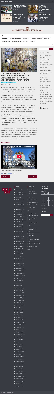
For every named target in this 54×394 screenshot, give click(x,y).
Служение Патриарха (34, 239)
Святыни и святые (36, 38)
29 (52, 205)
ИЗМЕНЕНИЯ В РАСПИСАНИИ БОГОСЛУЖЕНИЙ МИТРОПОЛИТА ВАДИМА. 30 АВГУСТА (45, 8)
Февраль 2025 (19, 234)
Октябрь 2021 (19, 332)
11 (42, 200)
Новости (3, 82)
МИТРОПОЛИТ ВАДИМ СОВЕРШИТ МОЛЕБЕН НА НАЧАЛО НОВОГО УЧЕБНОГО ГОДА (45, 16)
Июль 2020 (18, 368)
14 (49, 200)
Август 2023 (18, 278)
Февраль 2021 (19, 351)
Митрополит (26, 38)
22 (52, 202)
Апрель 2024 (18, 258)
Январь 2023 (18, 295)
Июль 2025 (18, 221)
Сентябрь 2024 (19, 246)
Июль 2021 (18, 339)
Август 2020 (18, 366)
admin (10, 84)
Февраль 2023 (19, 292)
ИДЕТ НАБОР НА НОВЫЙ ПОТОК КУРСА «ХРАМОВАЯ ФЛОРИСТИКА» (19, 6)
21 (49, 202)
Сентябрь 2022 (19, 305)
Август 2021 (18, 337)
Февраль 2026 (19, 204)
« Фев (42, 208)
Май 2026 (18, 197)
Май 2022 (18, 315)
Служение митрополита (11, 82)
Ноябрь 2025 (18, 211)
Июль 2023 (18, 280)
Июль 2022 (18, 310)
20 (47, 202)
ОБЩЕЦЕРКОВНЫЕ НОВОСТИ (33, 228)
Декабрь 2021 (19, 327)
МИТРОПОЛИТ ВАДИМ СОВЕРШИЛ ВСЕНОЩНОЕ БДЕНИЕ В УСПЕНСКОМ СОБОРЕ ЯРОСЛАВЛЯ (6, 176)
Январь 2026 (18, 207)
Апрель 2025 (18, 229)
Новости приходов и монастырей (33, 222)
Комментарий (32, 204)
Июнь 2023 (18, 283)
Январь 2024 (18, 265)
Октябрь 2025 (19, 214)
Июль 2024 (18, 251)
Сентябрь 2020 (19, 364)
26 (44, 205)
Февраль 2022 (19, 322)
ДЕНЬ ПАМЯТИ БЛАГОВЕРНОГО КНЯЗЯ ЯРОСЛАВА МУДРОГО (33, 176)
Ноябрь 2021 (18, 329)
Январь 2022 (18, 324)
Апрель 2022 (18, 317)
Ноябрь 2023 (18, 270)
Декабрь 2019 (19, 386)
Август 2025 (18, 219)
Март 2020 (18, 378)
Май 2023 (18, 285)
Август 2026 (18, 189)
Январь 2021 (18, 354)
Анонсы (30, 197)
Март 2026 (18, 202)
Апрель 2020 (18, 376)
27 (47, 205)
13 (47, 200)
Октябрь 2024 (19, 243)
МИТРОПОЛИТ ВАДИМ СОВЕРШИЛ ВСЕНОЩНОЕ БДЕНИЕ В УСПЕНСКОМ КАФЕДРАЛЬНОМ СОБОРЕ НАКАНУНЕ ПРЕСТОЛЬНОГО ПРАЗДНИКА (46, 99)
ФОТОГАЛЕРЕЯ (5, 142)
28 (49, 205)
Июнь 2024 (18, 253)
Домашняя (5, 38)
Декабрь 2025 (19, 209)
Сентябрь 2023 (19, 275)
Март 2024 (18, 261)
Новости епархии (33, 215)
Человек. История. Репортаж (33, 247)
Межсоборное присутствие (32, 208)
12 (44, 200)
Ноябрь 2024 (18, 241)
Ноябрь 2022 (18, 300)
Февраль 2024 (19, 263)
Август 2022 (18, 307)
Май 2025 (18, 226)
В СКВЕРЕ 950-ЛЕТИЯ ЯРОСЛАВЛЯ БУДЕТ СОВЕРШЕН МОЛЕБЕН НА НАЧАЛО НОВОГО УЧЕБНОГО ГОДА (19, 17)
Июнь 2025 (18, 224)
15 (52, 200)
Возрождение (32, 202)
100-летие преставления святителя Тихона (33, 191)
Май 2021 (18, 344)
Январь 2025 (18, 236)
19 (44, 202)
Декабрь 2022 (19, 297)
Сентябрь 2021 (19, 334)
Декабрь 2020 (19, 356)
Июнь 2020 (18, 371)
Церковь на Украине (33, 243)
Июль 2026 (18, 192)
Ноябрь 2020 (18, 359)
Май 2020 (18, 373)
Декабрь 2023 (19, 268)
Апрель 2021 (18, 346)
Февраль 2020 (19, 381)
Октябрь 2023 (19, 273)
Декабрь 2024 (19, 238)
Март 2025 (18, 231)
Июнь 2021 (18, 341)
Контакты (32, 41)
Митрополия (5, 41)
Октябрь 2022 (19, 302)
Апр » (45, 208)
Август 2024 (18, 248)
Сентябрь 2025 (19, 216)
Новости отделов (33, 218)
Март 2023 (18, 290)
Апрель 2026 (18, 199)
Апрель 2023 (18, 288)
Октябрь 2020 (19, 361)
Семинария (46, 38)
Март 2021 (18, 349)
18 (42, 202)
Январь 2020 (18, 383)
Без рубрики (32, 199)
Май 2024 (18, 256)
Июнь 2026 (18, 194)
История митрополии (15, 38)
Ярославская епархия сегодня (19, 41)
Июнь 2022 (18, 312)
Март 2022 (18, 319)
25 (42, 205)
